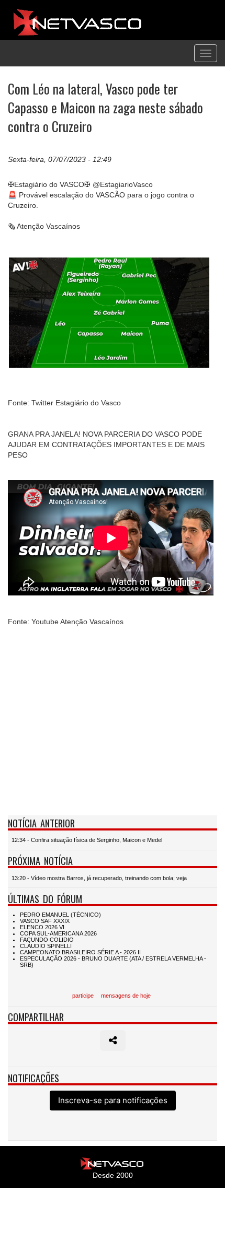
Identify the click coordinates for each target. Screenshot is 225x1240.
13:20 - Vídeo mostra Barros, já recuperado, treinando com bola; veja (99, 878)
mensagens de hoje (126, 995)
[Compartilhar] (113, 1040)
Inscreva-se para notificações (112, 1100)
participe (83, 995)
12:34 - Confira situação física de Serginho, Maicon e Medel (87, 840)
